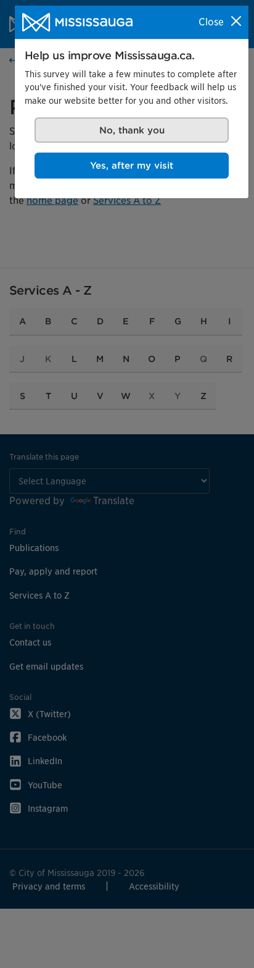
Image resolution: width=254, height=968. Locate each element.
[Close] (236, 21)
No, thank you (132, 130)
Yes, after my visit (131, 165)
